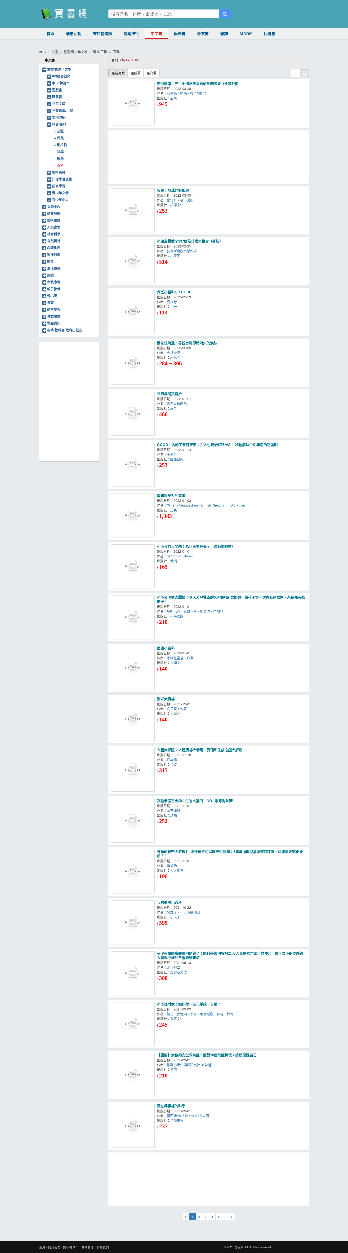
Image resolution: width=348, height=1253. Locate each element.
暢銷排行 (131, 34)
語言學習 (58, 185)
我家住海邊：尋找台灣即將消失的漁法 (187, 343)
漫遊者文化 (179, 972)
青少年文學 (60, 192)
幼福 (174, 560)
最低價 (136, 73)
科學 (60, 151)
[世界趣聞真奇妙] (133, 414)
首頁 (50, 34)
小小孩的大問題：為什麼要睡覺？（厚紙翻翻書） (196, 546)
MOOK (246, 34)
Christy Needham (214, 505)
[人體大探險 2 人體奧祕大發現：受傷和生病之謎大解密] (133, 770)
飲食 (50, 261)
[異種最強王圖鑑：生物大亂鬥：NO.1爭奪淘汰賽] (133, 821)
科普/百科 (59, 124)
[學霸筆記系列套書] (133, 515)
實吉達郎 (174, 810)
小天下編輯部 (191, 912)
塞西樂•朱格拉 (177, 1115)
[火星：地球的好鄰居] (133, 210)
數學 (60, 158)
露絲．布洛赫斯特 (194, 93)
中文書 (156, 34)
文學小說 (53, 206)
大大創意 (177, 870)
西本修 (173, 759)
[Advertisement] (209, 156)
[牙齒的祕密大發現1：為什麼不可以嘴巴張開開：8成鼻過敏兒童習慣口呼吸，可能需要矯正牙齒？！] (133, 871)
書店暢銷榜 (102, 34)
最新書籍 (118, 73)
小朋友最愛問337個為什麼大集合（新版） (190, 241)
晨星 (174, 408)
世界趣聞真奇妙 (169, 394)
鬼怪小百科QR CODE (174, 292)
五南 (174, 98)
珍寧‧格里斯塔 (201, 1013)
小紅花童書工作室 (181, 657)
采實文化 (177, 1018)
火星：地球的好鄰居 (173, 190)
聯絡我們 (103, 1247)
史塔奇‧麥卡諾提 (181, 200)
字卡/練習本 (61, 82)
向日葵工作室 (178, 708)
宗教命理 (53, 281)
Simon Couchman (181, 556)
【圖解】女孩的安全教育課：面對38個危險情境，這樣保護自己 (207, 1055)
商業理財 (53, 213)
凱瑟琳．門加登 (212, 611)
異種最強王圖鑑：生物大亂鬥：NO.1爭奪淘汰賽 (195, 801)
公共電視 (174, 352)
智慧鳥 (172, 93)
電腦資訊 (53, 323)
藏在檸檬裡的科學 (171, 1106)
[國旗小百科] (133, 668)
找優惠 (269, 34)
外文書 (203, 34)
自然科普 (53, 240)
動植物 (62, 144)
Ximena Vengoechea (182, 505)
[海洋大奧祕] (133, 719)
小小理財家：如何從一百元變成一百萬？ (189, 1004)
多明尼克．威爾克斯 (182, 611)
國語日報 (177, 459)
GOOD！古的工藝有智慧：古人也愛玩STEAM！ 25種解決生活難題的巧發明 (217, 445)
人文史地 (53, 227)
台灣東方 (177, 1120)
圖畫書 (57, 96)
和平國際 (177, 615)
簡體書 (179, 34)
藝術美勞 (58, 172)
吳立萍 (172, 912)
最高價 (151, 73)
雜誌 (224, 34)
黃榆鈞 (173, 865)
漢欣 (174, 764)
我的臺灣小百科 (169, 902)
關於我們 (54, 1247)
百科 (60, 165)
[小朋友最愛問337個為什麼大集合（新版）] (133, 261)
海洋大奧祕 (166, 699)
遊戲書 (57, 89)
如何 (174, 1069)
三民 (174, 509)
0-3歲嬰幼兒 (61, 76)
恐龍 (60, 130)
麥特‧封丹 (226, 1013)
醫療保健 (53, 254)
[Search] (225, 13)
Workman (239, 505)
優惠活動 (73, 34)
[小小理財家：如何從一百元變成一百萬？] (133, 1024)
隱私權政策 (71, 1247)
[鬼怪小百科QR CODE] (133, 312)
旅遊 (50, 275)
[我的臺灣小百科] (133, 922)
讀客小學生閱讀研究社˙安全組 (190, 1064)
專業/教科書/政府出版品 (64, 329)
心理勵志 (53, 247)
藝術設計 (53, 220)
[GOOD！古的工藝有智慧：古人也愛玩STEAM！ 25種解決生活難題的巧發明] (133, 464)
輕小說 (52, 295)
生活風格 (53, 268)
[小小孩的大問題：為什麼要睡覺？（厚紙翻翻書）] (133, 566)
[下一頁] (225, 1216)
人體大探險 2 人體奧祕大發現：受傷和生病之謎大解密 (199, 750)
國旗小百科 (166, 648)
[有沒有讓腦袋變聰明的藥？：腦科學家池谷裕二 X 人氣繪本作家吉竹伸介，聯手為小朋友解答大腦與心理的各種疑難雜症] (133, 973)
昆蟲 (60, 137)
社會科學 (53, 233)
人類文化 (177, 662)
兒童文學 (58, 103)
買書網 (239, 1247)
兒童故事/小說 (62, 110)
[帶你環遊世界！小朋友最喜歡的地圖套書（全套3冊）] (133, 103)
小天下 (176, 255)
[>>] (231, 1216)
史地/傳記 (59, 117)
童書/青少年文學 (59, 69)
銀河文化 (177, 204)
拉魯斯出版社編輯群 (183, 250)
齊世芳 (173, 301)
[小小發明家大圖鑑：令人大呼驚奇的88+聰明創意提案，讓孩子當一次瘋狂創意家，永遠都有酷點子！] (133, 617)
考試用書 (53, 316)
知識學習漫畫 (62, 178)
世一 (174, 306)
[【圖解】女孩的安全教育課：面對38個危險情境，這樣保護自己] (133, 1075)
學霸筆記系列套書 (171, 496)
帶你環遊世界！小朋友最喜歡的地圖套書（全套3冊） (199, 84)
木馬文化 (177, 357)
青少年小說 (60, 199)
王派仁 (173, 454)
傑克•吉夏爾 (201, 1115)
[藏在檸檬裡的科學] (133, 1126)
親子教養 (53, 288)
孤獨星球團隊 (178, 403)
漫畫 (50, 302)
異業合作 (87, 1247)
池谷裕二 (174, 967)
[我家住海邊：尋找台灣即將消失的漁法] (133, 363)
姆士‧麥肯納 (177, 1013)
